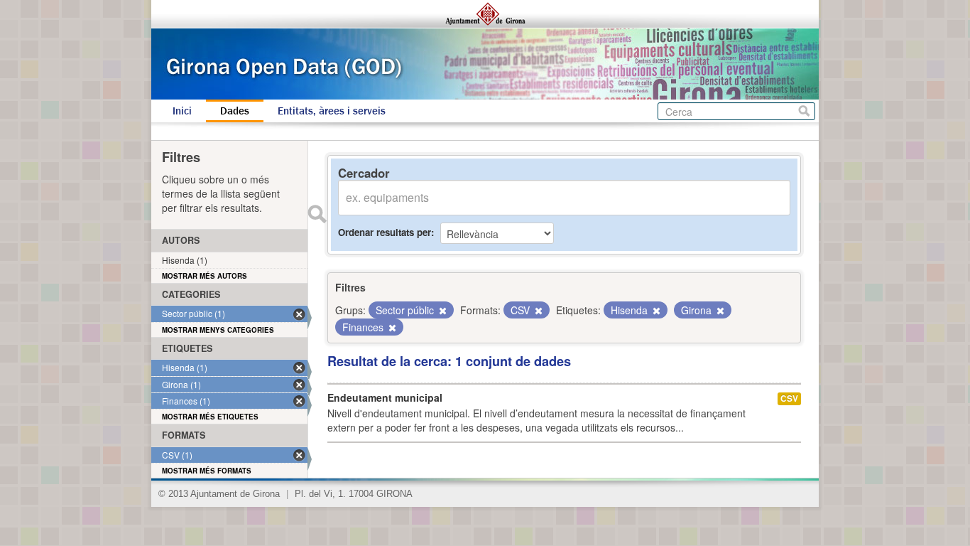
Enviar (316, 214)
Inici (182, 111)
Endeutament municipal (384, 397)
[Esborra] (442, 310)
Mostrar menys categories (218, 330)
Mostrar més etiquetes (210, 417)
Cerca (804, 111)
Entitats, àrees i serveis (332, 111)
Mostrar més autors (204, 276)
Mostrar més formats (206, 471)
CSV (789, 398)
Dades (234, 111)
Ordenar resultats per (384, 232)
